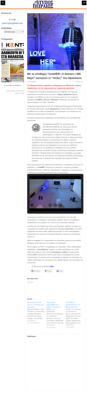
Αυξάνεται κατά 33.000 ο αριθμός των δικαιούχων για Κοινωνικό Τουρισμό (72, 39)
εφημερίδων (18, 85)
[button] (50, 205)
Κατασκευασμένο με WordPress (15, 91)
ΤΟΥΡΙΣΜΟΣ (31, 82)
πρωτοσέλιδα (9, 85)
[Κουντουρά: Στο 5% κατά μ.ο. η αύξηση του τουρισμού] (36, 312)
